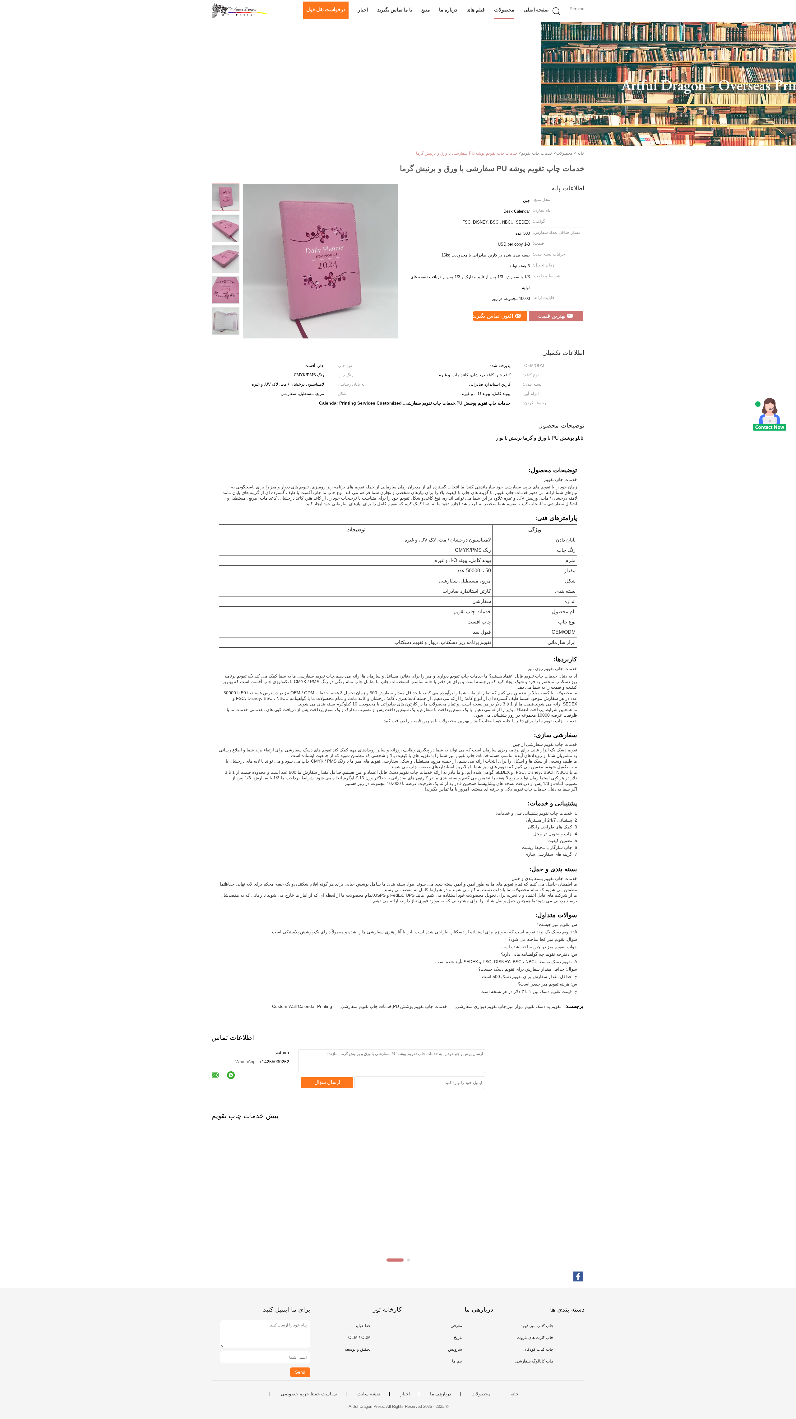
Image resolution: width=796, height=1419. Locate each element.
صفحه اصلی (536, 9)
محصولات (504, 9)
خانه (515, 1394)
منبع (425, 9)
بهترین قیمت (552, 316)
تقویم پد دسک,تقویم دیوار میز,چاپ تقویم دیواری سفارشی (508, 1006)
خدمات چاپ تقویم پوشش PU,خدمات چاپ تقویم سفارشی (394, 1006)
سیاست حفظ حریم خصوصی (309, 1394)
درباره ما (448, 9)
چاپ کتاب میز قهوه (537, 1325)
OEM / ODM (359, 1337)
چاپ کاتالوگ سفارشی (534, 1361)
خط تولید (363, 1325)
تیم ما (457, 1361)
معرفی (456, 1325)
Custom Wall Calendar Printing (302, 1006)
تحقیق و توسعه (358, 1349)
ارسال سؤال (327, 1082)
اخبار (363, 9)
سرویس (455, 1349)
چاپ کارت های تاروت (535, 1337)
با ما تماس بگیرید (394, 9)
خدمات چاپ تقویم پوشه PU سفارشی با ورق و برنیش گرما (466, 153)
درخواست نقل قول (325, 9)
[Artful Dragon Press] (241, 10)
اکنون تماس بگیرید (494, 316)
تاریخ (458, 1337)
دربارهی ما (440, 1394)
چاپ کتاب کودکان (538, 1349)
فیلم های (475, 9)
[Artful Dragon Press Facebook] (578, 1276)
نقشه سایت (368, 1394)
